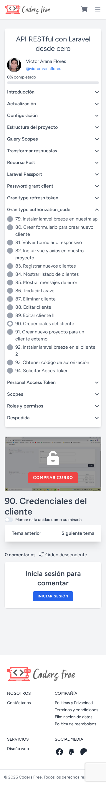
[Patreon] (83, 752)
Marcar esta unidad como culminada (48, 519)
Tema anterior (26, 533)
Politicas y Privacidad (74, 702)
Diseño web (18, 748)
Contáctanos (19, 702)
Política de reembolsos (75, 723)
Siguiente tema (78, 533)
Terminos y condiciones (76, 709)
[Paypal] (71, 752)
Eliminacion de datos (73, 716)
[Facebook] (59, 752)
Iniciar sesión (53, 596)
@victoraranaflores (43, 68)
